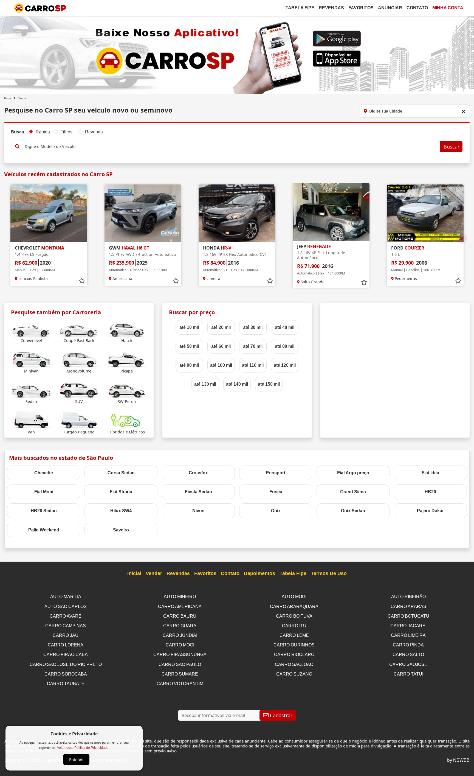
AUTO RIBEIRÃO (408, 596)
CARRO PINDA (408, 645)
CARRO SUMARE (180, 674)
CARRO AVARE (65, 616)
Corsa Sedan (121, 472)
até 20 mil (221, 327)
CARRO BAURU (179, 616)
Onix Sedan (353, 510)
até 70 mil (253, 346)
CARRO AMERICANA (180, 606)
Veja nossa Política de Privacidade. (83, 748)
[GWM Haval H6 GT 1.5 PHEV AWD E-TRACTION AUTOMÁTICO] (143, 213)
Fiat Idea (430, 472)
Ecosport (275, 472)
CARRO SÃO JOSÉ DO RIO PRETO (66, 664)
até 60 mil (221, 346)
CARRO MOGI (180, 645)
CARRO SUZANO (294, 674)
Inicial (134, 573)
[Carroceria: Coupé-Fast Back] (79, 328)
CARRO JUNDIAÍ (180, 635)
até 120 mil (285, 365)
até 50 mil (189, 346)
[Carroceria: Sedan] (31, 389)
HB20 (430, 491)
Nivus (198, 510)
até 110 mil (253, 365)
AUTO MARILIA (65, 596)
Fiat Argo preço (353, 472)
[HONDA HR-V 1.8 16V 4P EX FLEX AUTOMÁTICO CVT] (237, 213)
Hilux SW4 (121, 510)
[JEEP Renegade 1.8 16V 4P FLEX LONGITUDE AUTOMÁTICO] (331, 212)
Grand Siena (353, 491)
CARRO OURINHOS (294, 645)
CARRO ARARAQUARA (294, 606)
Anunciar (390, 7)
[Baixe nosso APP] (237, 54)
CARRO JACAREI (408, 625)
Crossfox (198, 472)
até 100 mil (221, 365)
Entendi (76, 759)
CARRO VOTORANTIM (180, 683)
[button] (461, 238)
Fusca (275, 491)
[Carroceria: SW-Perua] (126, 389)
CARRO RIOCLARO (294, 654)
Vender (154, 573)
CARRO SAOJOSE (408, 664)
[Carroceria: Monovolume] (79, 358)
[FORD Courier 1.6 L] (425, 213)
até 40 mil (284, 327)
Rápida (43, 132)
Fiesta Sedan (198, 491)
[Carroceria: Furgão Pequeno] (79, 419)
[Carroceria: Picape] (126, 358)
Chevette (43, 472)
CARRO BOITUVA (294, 616)
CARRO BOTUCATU (408, 616)
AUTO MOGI (294, 596)
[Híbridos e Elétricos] (126, 419)
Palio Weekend (43, 530)
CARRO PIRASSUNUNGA (180, 654)
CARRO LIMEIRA (408, 635)
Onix (276, 510)
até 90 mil (189, 365)
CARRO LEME (294, 635)
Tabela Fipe (300, 7)
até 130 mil (205, 384)
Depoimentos (259, 573)
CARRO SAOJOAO (294, 664)
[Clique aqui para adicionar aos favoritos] (82, 280)
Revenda (94, 132)
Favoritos (361, 7)
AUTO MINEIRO (180, 596)
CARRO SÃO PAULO (180, 664)
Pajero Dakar (430, 510)
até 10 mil (189, 327)
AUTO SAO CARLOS (65, 606)
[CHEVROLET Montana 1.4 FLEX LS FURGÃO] (48, 213)
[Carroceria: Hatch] (126, 328)
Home (8, 98)
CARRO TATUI (408, 674)
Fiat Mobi (43, 491)
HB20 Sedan (44, 510)
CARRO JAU (65, 635)
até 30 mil (253, 327)
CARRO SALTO (408, 654)
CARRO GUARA (179, 625)
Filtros (66, 132)
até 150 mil (269, 384)
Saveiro (121, 530)
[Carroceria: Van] (31, 419)
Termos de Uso (329, 573)
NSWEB (461, 760)
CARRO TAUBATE (65, 683)
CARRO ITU (294, 625)
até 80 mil (284, 346)
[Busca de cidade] (463, 111)
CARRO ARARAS (408, 606)
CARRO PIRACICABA (65, 654)
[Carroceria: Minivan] (31, 358)
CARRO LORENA (65, 645)
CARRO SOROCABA (65, 674)
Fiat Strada (121, 491)
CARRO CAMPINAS (65, 625)
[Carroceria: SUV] (79, 389)
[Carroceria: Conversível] (31, 328)
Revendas (331, 7)
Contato (417, 7)
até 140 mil (237, 384)
